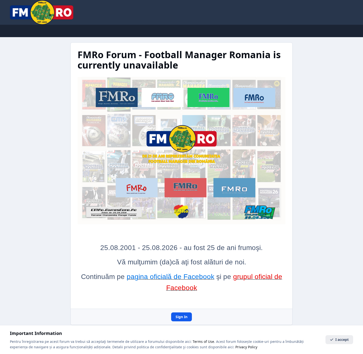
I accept (342, 339)
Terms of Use (203, 341)
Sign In (181, 316)
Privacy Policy (246, 347)
